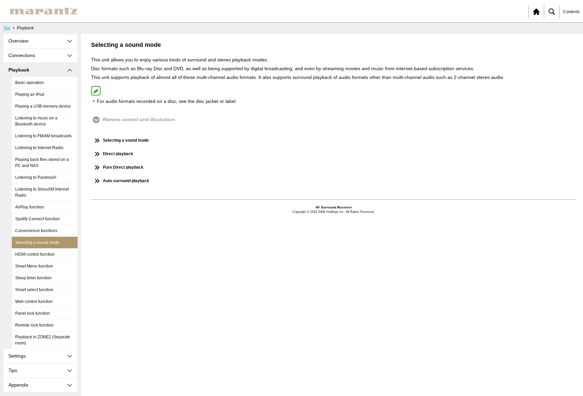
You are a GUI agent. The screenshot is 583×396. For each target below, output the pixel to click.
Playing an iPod (29, 94)
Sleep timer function (33, 278)
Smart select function (34, 289)
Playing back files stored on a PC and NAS (42, 162)
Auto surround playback (126, 180)
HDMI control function (35, 254)
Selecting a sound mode (37, 242)
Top (6, 28)
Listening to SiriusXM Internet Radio (42, 192)
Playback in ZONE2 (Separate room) (42, 340)
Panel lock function (32, 313)
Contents (571, 11)
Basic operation (29, 82)
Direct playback (118, 153)
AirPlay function (29, 207)
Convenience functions (36, 230)
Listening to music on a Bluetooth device (36, 121)
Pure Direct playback (123, 167)
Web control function (34, 301)
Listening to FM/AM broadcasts (43, 136)
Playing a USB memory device (43, 106)
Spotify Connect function (37, 219)
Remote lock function (34, 325)
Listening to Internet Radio (39, 147)
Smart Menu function (34, 266)
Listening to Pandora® (35, 177)
